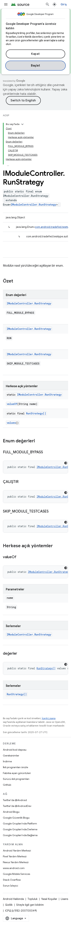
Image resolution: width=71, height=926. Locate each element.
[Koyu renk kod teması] (66, 463)
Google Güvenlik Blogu (16, 817)
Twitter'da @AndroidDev (17, 806)
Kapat (35, 54)
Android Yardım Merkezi (17, 850)
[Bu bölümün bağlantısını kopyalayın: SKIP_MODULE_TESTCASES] (52, 511)
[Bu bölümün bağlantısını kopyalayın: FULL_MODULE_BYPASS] (46, 452)
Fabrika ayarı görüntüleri (17, 773)
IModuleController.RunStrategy (33, 204)
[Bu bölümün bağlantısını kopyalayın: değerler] (20, 654)
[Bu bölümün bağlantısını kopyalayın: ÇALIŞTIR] (22, 482)
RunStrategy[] (36, 413)
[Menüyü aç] (5, 4)
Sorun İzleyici (10, 885)
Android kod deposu (14, 749)
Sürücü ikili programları (16, 779)
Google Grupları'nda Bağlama (20, 835)
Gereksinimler (11, 755)
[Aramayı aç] (47, 4)
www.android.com (14, 868)
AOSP (6, 115)
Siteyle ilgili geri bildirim (30, 904)
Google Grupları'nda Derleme (20, 829)
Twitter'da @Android (15, 800)
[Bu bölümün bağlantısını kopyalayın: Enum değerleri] (38, 441)
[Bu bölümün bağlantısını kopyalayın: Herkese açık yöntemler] (56, 546)
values (11, 422)
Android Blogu (11, 811)
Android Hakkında (13, 898)
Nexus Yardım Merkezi (16, 862)
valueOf (12, 404)
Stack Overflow (12, 879)
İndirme (7, 761)
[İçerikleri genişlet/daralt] (22, 124)
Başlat (35, 65)
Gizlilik (9, 904)
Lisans (64, 898)
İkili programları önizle (15, 767)
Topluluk (32, 898)
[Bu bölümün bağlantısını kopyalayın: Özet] (16, 281)
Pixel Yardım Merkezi (15, 856)
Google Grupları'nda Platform (20, 823)
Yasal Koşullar (49, 898)
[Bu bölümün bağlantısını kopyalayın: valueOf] (19, 557)
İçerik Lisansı (49, 718)
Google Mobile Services (16, 874)
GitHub (7, 784)
